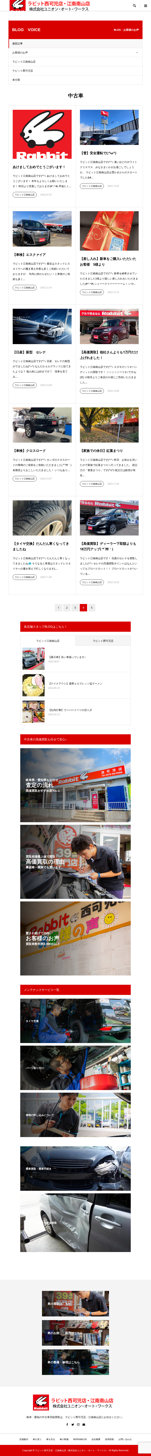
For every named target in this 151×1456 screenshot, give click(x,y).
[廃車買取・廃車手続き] (75, 1188)
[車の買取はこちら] (75, 1315)
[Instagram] (78, 1424)
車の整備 (64, 1439)
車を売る (50, 1439)
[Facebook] (67, 1424)
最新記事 (17, 43)
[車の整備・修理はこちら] (75, 1373)
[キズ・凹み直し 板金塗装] (75, 1249)
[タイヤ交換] (75, 1040)
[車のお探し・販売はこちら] (75, 1344)
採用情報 (109, 1439)
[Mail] (83, 1424)
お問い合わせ (125, 1439)
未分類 (16, 79)
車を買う (37, 1439)
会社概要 (96, 1439)
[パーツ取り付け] (75, 1088)
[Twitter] (72, 1424)
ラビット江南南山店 (24, 61)
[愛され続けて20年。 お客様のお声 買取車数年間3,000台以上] (75, 973)
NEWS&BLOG (80, 1439)
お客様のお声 (20, 52)
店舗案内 (23, 1439)
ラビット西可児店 (22, 70)
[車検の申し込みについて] (75, 1135)
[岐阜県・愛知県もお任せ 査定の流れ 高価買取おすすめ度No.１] (75, 820)
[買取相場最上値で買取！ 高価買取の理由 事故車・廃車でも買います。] (75, 896)
